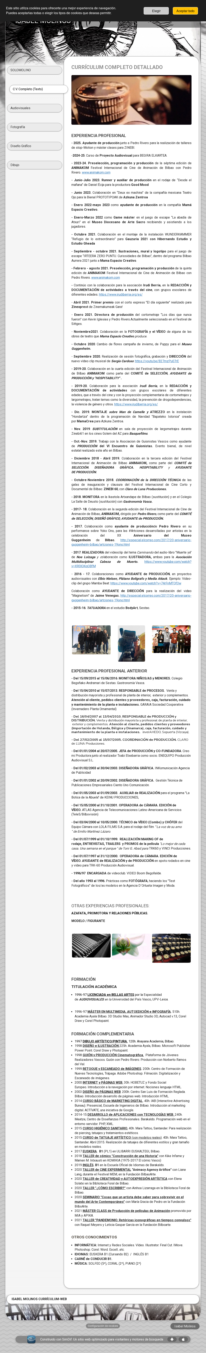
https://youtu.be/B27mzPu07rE (157, 361)
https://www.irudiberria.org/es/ (121, 294)
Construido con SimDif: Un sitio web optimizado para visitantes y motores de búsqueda (101, 1339)
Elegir (156, 10)
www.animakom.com (96, 172)
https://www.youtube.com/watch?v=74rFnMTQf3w (145, 583)
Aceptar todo (185, 10)
